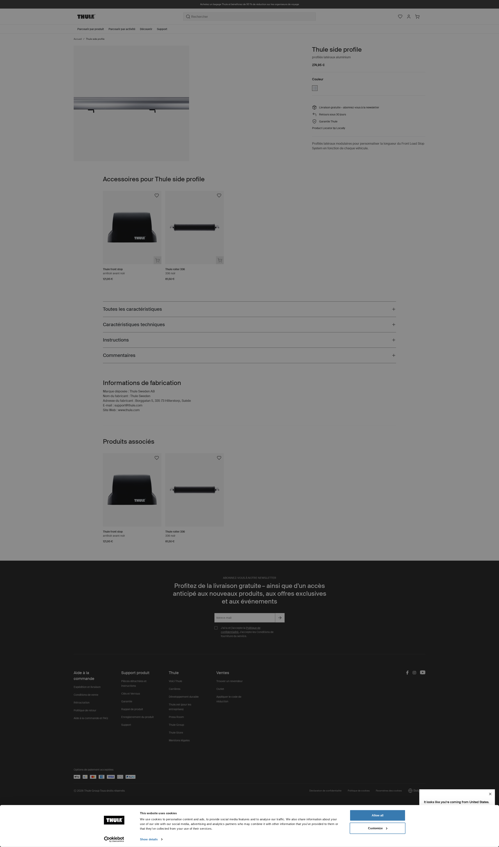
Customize (375, 828)
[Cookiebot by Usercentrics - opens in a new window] (114, 839)
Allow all (377, 815)
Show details (149, 839)
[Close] (490, 794)
